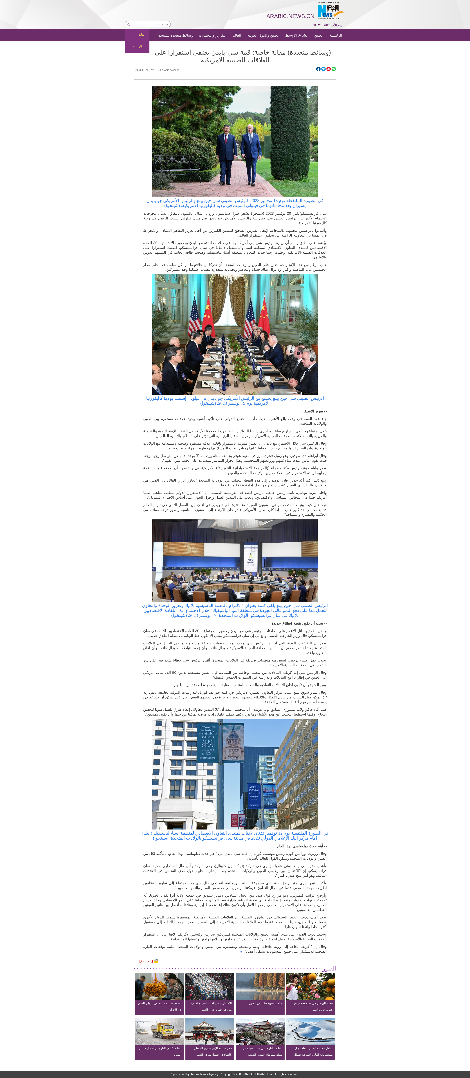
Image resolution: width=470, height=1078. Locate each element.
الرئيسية (335, 35)
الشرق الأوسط (296, 35)
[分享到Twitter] (323, 69)
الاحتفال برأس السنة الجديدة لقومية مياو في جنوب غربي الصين (211, 1006)
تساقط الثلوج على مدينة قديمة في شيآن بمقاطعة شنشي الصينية (262, 1051)
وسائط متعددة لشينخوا (175, 35)
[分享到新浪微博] (328, 69)
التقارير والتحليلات (213, 35)
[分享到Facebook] (318, 69)
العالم (237, 35)
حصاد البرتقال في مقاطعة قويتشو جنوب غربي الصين (313, 1006)
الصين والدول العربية (263, 35)
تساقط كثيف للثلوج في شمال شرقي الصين (159, 1051)
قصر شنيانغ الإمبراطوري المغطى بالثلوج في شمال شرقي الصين (213, 1051)
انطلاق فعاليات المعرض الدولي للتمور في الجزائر (159, 1006)
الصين (318, 35)
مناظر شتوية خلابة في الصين (265, 1003)
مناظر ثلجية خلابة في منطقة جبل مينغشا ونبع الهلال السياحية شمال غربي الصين (313, 1054)
